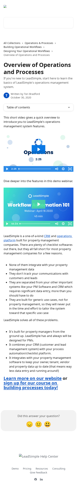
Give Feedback (38, 472)
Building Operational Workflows (23, 47)
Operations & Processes (39, 43)
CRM (47, 236)
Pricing (27, 468)
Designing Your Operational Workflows (27, 51)
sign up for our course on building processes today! (31, 385)
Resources (42, 468)
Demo (15, 468)
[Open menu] (70, 6)
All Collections (12, 43)
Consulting (58, 468)
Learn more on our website (33, 378)
